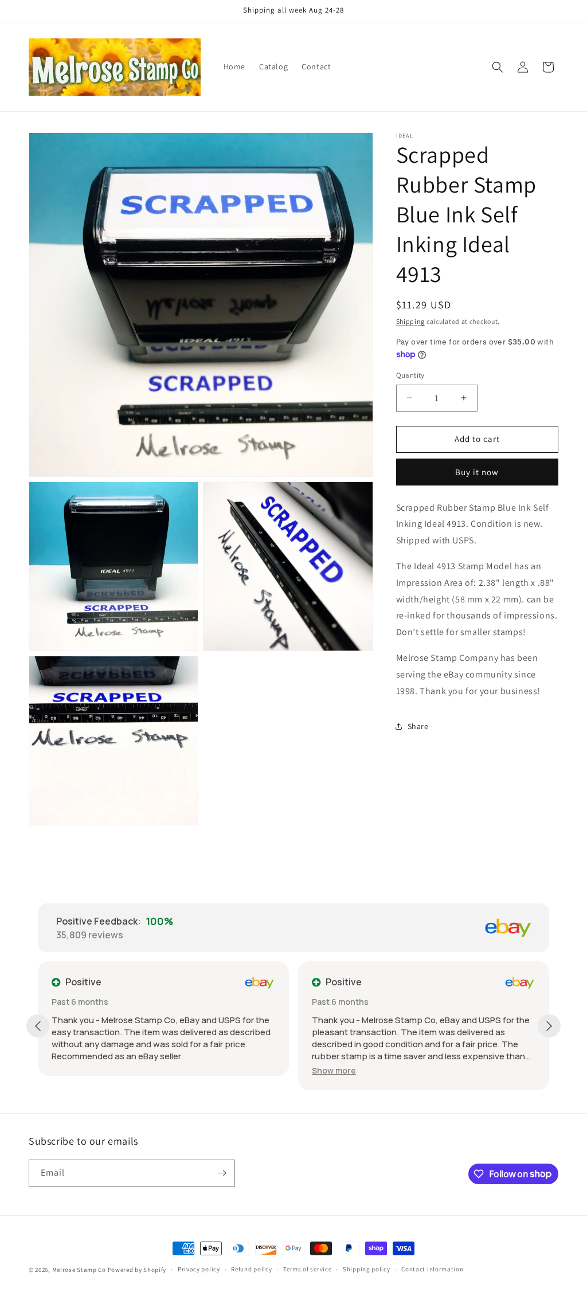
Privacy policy (199, 1269)
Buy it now (477, 472)
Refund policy (251, 1269)
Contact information (432, 1269)
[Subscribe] (221, 1173)
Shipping (410, 321)
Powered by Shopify (137, 1270)
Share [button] (418, 726)
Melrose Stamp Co (79, 1270)
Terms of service (307, 1269)
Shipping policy (366, 1269)
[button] (497, 67)
